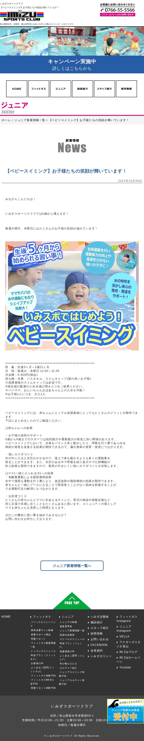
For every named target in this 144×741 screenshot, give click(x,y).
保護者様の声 (67, 651)
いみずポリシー (101, 656)
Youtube (125, 667)
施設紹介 (97, 622)
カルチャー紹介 (68, 668)
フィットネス (42, 616)
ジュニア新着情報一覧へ (72, 565)
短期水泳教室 (67, 635)
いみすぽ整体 (100, 616)
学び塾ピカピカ (68, 663)
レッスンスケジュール (43, 651)
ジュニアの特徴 (68, 622)
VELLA (124, 636)
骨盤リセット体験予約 (43, 688)
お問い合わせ (100, 639)
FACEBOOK (99, 644)
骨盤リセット (38, 638)
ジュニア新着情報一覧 (72, 630)
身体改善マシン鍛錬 (42, 630)
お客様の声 (37, 663)
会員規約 (97, 650)
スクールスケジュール (72, 639)
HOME (6, 616)
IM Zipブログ (128, 651)
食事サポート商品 (41, 634)
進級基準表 (66, 626)
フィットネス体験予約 (43, 675)
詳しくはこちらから (72, 64)
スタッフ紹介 (100, 627)
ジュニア (68, 616)
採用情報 (97, 633)
